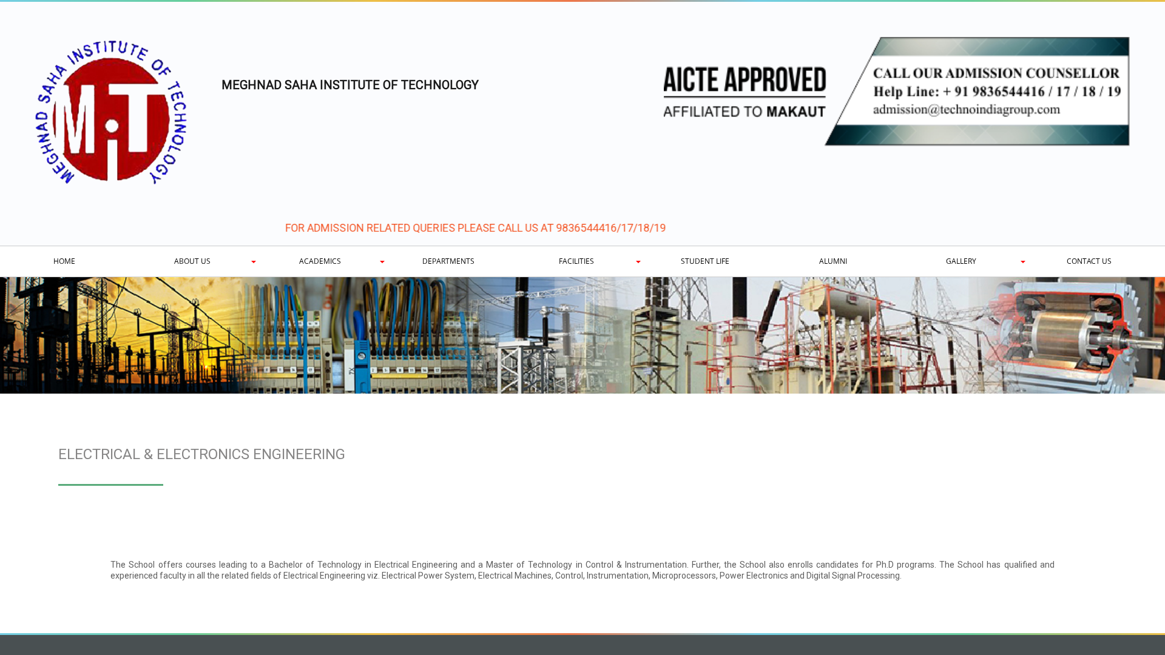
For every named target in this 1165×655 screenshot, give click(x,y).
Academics (320, 261)
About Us (192, 261)
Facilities (576, 261)
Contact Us (1089, 261)
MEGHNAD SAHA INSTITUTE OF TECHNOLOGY (350, 85)
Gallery (961, 261)
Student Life (705, 261)
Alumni (833, 261)
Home (64, 261)
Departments (448, 261)
